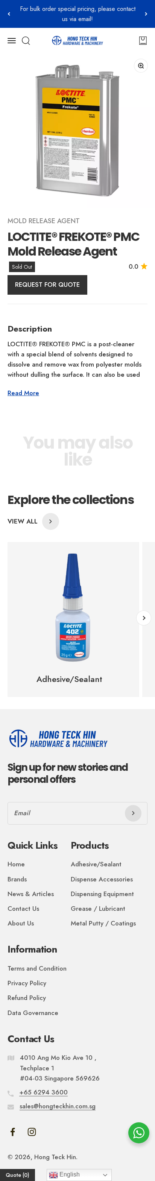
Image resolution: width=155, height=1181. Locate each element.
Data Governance (33, 1012)
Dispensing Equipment (102, 893)
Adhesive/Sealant (96, 864)
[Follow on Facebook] (13, 1132)
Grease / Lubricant (98, 908)
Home (16, 864)
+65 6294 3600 (43, 1092)
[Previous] (9, 14)
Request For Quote (47, 284)
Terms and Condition (37, 968)
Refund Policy (27, 997)
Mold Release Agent (44, 221)
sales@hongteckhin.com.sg (58, 1106)
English (69, 1174)
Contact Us (23, 908)
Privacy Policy (27, 983)
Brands (17, 879)
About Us (21, 923)
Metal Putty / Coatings (103, 923)
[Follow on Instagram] (32, 1132)
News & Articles (31, 893)
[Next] (146, 14)
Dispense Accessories (102, 879)
